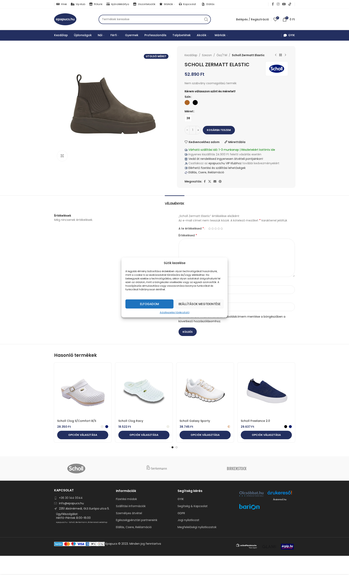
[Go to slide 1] (172, 447)
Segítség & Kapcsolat (193, 506)
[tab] (174, 201)
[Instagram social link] (278, 4)
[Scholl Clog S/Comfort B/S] (82, 391)
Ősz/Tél (222, 55)
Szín (188, 97)
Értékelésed (188, 235)
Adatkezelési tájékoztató (174, 312)
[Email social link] (215, 181)
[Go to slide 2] (177, 447)
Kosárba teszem (219, 130)
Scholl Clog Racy (130, 421)
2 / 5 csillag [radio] (212, 228)
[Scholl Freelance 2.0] (266, 391)
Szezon (207, 55)
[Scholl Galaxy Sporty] (205, 391)
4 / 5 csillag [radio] (218, 228)
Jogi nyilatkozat (188, 520)
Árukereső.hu (279, 499)
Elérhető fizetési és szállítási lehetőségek (217, 168)
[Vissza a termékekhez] (280, 55)
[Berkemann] (174, 468)
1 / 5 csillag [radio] (209, 228)
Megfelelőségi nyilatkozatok (197, 527)
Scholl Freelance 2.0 (255, 421)
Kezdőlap (191, 55)
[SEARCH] (206, 19)
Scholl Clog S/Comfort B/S (76, 421)
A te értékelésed (191, 228)
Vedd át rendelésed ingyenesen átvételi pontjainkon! (225, 159)
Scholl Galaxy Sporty (195, 421)
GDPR (181, 513)
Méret (189, 111)
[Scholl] (94, 468)
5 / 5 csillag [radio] (221, 228)
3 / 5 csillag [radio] (215, 228)
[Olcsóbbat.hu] (251, 494)
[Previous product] (275, 55)
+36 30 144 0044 (71, 498)
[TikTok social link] (290, 4)
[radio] (187, 102)
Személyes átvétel (129, 513)
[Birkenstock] (255, 468)
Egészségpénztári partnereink (136, 520)
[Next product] (285, 55)
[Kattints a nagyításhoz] (62, 156)
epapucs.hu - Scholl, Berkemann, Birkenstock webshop (81, 522)
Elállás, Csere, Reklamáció (206, 172)
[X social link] (209, 181)
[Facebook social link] (272, 4)
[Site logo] (65, 19)
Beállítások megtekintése (200, 304)
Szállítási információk (131, 506)
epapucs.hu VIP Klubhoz (225, 163)
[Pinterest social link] (220, 181)
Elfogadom (149, 304)
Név (182, 282)
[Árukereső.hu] (280, 494)
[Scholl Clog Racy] (143, 391)
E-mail (184, 299)
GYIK (181, 499)
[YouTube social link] (284, 4)
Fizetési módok (126, 499)
